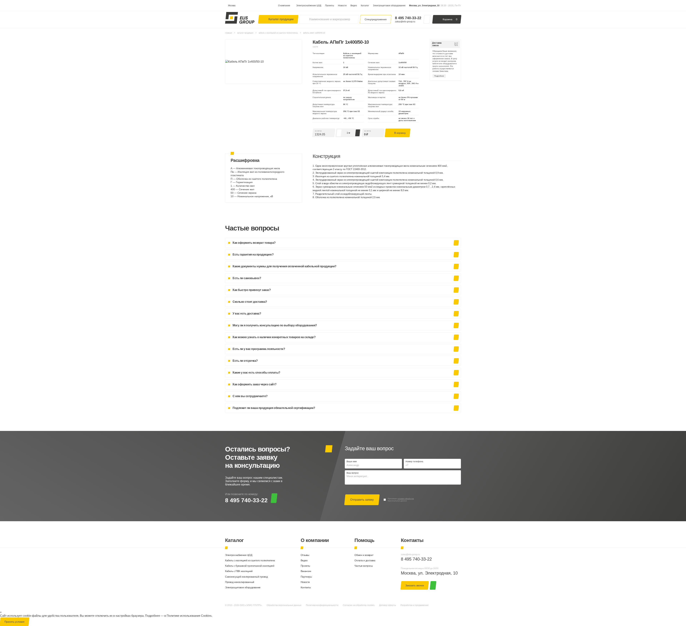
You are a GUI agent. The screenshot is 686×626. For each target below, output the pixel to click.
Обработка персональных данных (284, 605)
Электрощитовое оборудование (389, 5)
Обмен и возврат (363, 555)
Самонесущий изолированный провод (246, 576)
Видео (354, 5)
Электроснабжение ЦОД (308, 5)
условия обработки (405, 499)
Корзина (450, 19)
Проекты (329, 5)
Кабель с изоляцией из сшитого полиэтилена (250, 560)
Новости (342, 5)
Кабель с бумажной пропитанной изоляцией (249, 565)
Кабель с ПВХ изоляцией (239, 571)
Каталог (365, 5)
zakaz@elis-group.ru (405, 21)
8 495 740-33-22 (408, 18)
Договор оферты (387, 605)
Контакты (306, 587)
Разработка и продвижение (415, 605)
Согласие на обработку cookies (359, 605)
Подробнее (439, 76)
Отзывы (305, 555)
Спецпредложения (376, 19)
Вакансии (306, 571)
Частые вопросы (363, 565)
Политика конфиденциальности (322, 605)
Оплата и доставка (364, 560)
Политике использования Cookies (189, 615)
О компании (284, 5)
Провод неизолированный (239, 582)
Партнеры (306, 576)
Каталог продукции (281, 19)
